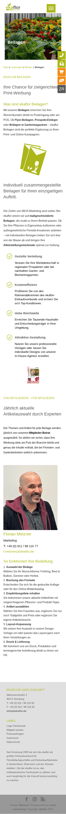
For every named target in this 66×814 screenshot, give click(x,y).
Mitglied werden (15, 730)
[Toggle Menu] (51, 8)
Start (5, 67)
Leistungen (16, 67)
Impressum (13, 737)
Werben (28, 67)
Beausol (24, 805)
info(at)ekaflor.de (16, 711)
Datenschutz (13, 742)
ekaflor (43, 809)
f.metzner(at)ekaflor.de (18, 551)
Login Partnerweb (16, 725)
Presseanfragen (15, 733)
